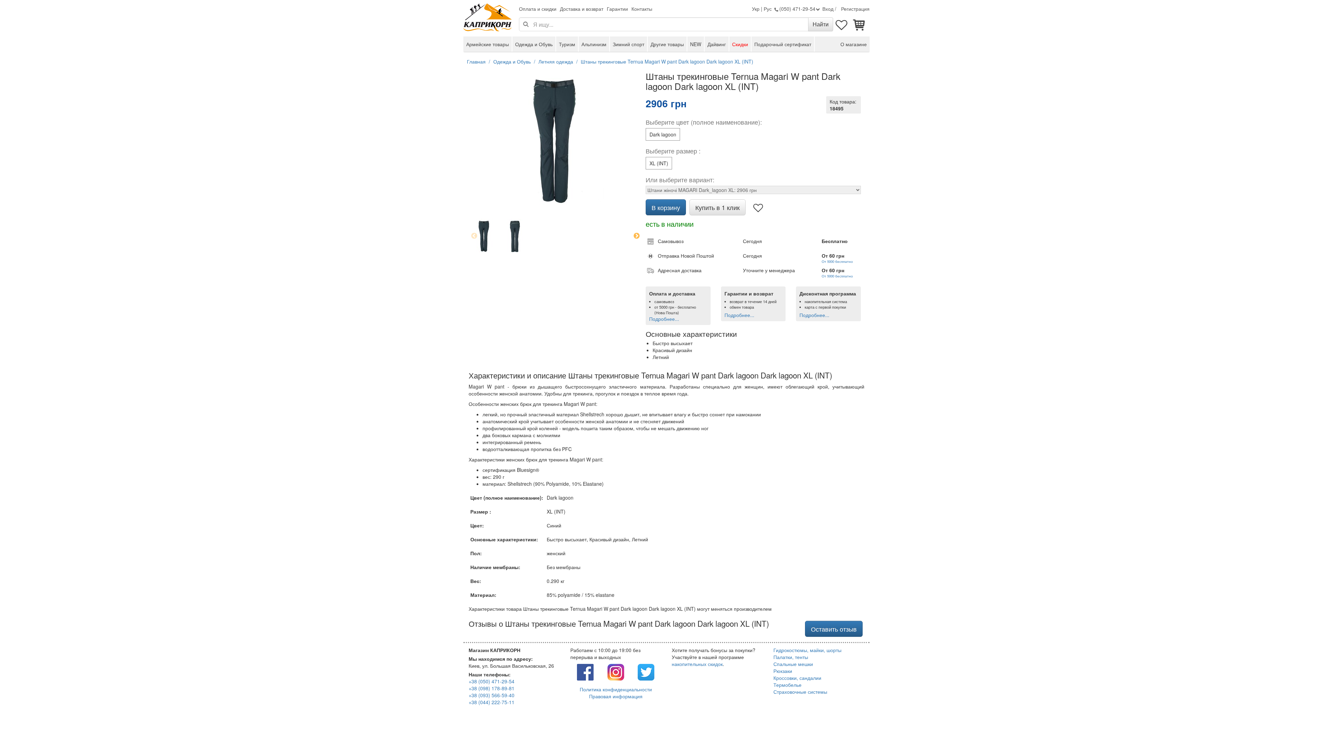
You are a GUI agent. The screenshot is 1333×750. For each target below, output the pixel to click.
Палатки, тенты (790, 656)
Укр (756, 8)
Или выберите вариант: (680, 179)
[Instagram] (615, 671)
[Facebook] (585, 671)
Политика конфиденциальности (616, 689)
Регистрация (855, 8)
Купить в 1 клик (717, 207)
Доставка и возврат (581, 8)
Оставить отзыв (834, 628)
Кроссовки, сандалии (797, 677)
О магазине (853, 44)
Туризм (567, 44)
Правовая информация (616, 696)
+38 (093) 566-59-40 (491, 695)
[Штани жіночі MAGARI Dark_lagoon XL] (484, 236)
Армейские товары (487, 44)
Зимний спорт (628, 44)
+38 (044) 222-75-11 (491, 702)
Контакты (641, 8)
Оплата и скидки (537, 8)
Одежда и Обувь (534, 44)
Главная (476, 61)
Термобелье (787, 684)
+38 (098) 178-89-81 (491, 688)
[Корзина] (859, 24)
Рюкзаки (782, 670)
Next (636, 236)
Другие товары (667, 44)
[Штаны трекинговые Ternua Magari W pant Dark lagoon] (515, 236)
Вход (827, 8)
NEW (695, 44)
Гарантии (617, 8)
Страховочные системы (800, 691)
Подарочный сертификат (782, 44)
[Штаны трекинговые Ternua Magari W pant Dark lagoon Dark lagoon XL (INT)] (555, 140)
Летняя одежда (555, 61)
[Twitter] (646, 671)
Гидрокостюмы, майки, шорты (807, 650)
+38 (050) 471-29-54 (491, 681)
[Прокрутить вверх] (1312, 729)
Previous (474, 236)
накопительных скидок (697, 663)
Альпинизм (593, 44)
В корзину (666, 207)
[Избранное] (841, 24)
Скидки (740, 44)
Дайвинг (716, 44)
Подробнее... (664, 318)
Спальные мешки (793, 663)
